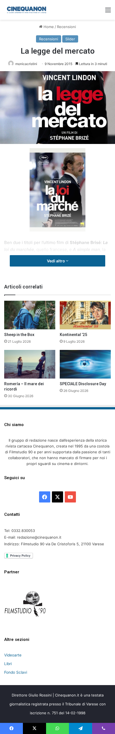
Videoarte (12, 655)
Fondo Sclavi (15, 672)
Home (48, 26)
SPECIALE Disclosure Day (83, 384)
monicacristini (26, 64)
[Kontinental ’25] (85, 315)
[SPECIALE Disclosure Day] (85, 364)
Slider (70, 39)
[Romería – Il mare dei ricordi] (29, 364)
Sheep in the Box (19, 334)
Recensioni (66, 26)
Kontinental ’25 (73, 334)
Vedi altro (56, 260)
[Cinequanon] (26, 10)
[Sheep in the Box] (29, 315)
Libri (8, 663)
